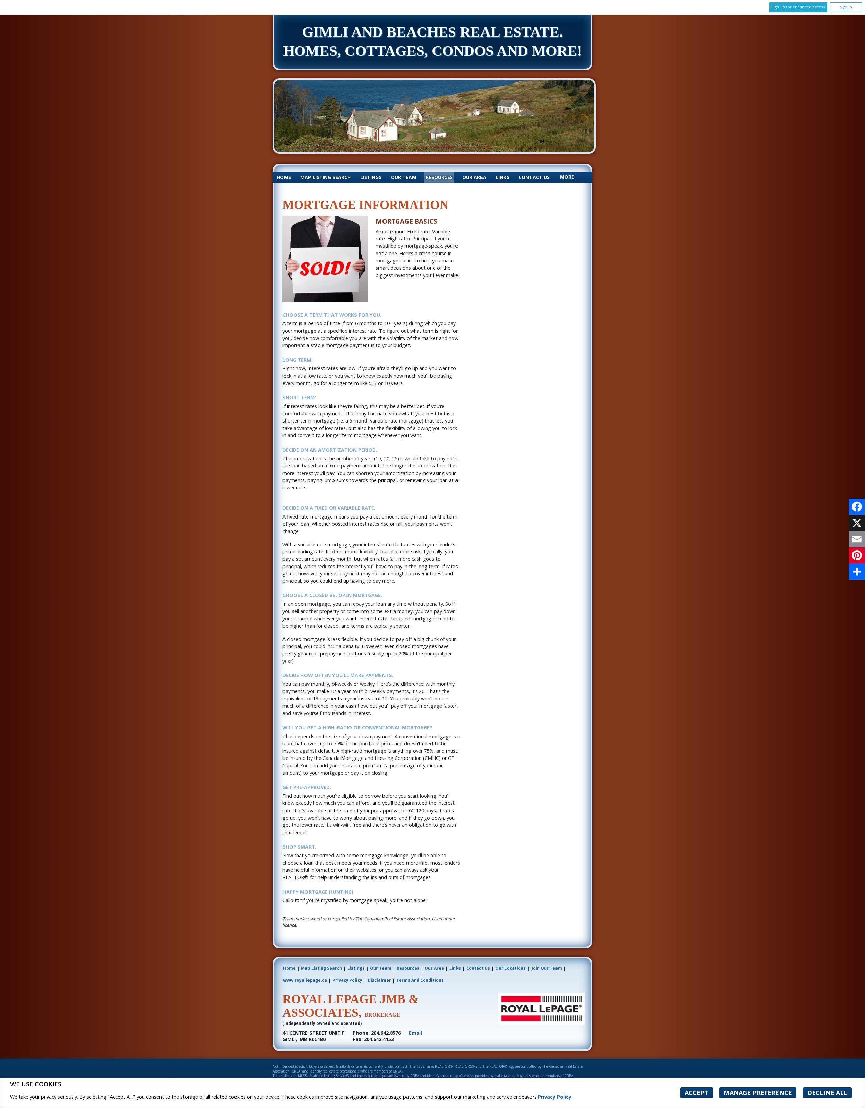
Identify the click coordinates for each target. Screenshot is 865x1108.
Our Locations (510, 968)
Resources (439, 177)
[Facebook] (857, 507)
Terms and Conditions (420, 980)
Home (284, 177)
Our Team (403, 177)
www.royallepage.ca (305, 980)
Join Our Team (547, 968)
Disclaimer (379, 980)
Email (415, 1033)
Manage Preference (758, 1093)
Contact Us (534, 177)
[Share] (857, 571)
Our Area (474, 177)
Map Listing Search (325, 177)
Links (502, 177)
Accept (697, 1093)
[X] (857, 523)
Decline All (827, 1093)
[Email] (857, 539)
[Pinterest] (857, 555)
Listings (370, 177)
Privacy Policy (554, 1096)
